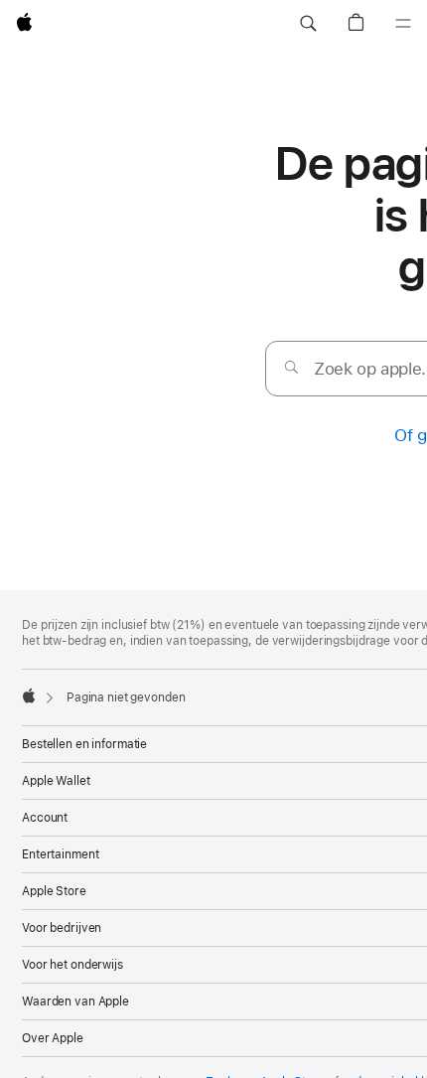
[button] (308, 24)
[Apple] (29, 695)
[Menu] (403, 24)
